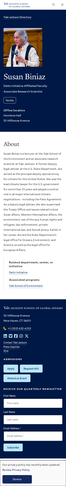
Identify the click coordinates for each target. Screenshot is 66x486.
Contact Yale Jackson (15, 342)
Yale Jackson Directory (17, 17)
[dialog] (33, 473)
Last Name (9, 412)
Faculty (10, 100)
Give (6, 350)
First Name (9, 395)
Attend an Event (17, 378)
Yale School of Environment (26, 285)
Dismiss (17, 479)
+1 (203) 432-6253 (19, 328)
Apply (10, 368)
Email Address (12, 428)
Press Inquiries (12, 346)
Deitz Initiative (18, 272)
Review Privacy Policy (16, 470)
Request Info (31, 368)
